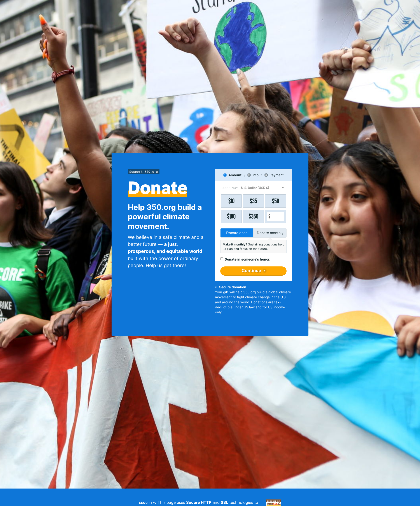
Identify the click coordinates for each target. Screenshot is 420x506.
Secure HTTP (199, 502)
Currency (230, 188)
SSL (224, 502)
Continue (251, 270)
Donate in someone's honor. (247, 259)
